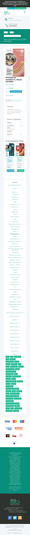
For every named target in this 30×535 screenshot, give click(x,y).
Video (14, 188)
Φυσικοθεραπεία (14, 306)
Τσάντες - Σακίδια (14, 347)
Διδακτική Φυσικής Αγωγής (15, 224)
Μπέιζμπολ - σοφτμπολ (15, 265)
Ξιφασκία (15, 194)
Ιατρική (14, 231)
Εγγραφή (18, 8)
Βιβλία (11, 32)
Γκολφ (14, 219)
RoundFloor (21, 532)
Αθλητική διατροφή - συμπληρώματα (14, 312)
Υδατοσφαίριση (15, 294)
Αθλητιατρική (13, 359)
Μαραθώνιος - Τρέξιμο (15, 260)
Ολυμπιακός (8, 391)
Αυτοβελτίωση (14, 206)
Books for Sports (17, 356)
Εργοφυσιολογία (14, 229)
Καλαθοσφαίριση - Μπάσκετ (14, 241)
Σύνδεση (23, 8)
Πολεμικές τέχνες (14, 282)
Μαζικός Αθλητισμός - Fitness (14, 257)
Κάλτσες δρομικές (14, 330)
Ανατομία (16, 361)
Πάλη (15, 272)
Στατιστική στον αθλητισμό (15, 289)
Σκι (15, 287)
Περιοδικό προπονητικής (15, 393)
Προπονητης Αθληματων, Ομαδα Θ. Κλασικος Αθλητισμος (20, 161)
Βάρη (14, 209)
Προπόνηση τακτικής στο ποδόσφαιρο (12, 403)
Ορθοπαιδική (19, 391)
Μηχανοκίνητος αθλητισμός (15, 262)
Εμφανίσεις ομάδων (14, 326)
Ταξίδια (14, 292)
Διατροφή (14, 221)
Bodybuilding (15, 211)
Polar (7, 359)
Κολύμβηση (14, 252)
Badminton (14, 199)
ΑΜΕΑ (14, 202)
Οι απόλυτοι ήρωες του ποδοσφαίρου (12, 388)
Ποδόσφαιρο (14, 197)
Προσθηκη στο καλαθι (16, 91)
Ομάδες (14, 391)
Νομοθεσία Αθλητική (15, 267)
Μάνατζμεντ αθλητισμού (14, 255)
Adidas (8, 356)
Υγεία (12, 408)
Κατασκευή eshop (10, 532)
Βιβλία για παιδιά (14, 216)
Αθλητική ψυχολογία (10, 361)
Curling (14, 214)
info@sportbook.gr (22, 512)
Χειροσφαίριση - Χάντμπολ (14, 297)
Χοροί (15, 299)
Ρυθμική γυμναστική (14, 284)
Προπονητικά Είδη (14, 323)
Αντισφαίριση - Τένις (14, 204)
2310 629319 (13, 26)
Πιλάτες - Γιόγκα (14, 277)
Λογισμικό (14, 319)
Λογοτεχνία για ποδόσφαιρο (11, 381)
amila (12, 356)
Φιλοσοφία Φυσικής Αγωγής (15, 304)
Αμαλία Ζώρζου (10, 84)
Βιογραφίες (21, 366)
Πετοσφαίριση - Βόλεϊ (14, 274)
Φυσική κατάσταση (18, 408)
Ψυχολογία (14, 309)
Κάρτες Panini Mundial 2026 (14, 185)
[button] (22, 51)
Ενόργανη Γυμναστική (15, 226)
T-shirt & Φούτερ (14, 351)
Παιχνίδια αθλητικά (14, 344)
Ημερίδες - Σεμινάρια (14, 340)
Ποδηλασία (14, 279)
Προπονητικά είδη (17, 398)
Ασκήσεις (8, 364)
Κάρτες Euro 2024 (14, 333)
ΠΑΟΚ (7, 393)
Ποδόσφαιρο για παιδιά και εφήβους (12, 396)
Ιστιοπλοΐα (15, 236)
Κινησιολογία (14, 243)
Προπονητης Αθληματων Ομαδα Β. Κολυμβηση (9, 160)
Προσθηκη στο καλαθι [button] (13, 170)
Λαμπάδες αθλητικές (14, 337)
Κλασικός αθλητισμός (16, 376)
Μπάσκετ (13, 383)
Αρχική (5, 32)
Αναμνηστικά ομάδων (14, 316)
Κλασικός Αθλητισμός (14, 246)
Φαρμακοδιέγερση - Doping (15, 301)
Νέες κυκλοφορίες (9, 386)
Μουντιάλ (8, 383)
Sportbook (7, 525)
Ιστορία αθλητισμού (14, 238)
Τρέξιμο (8, 408)
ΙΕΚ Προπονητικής (19, 100)
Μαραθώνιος (20, 381)
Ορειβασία (14, 269)
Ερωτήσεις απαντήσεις (15, 101)
